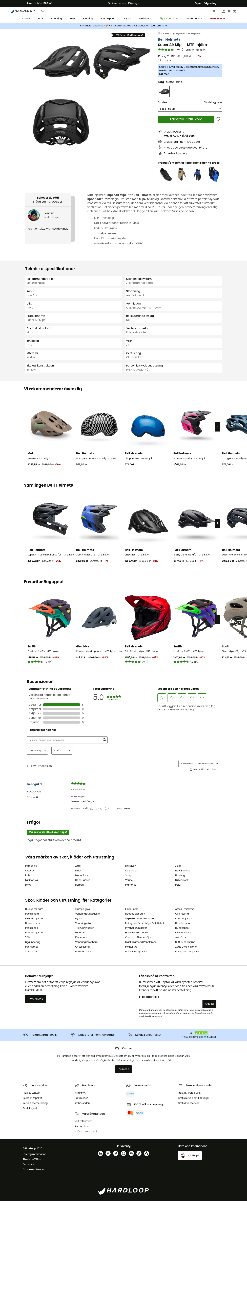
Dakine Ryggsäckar (136, 951)
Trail (72, 19)
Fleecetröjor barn (135, 914)
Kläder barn (131, 909)
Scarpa (129, 875)
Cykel (127, 19)
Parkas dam (32, 914)
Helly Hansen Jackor (137, 933)
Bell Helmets (169, 39)
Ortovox (29, 871)
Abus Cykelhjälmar (186, 947)
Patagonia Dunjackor (187, 951)
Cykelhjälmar (178, 34)
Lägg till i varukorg (186, 119)
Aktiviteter (145, 19)
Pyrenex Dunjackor (136, 928)
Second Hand (171, 19)
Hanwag (180, 875)
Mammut (130, 885)
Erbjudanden (217, 19)
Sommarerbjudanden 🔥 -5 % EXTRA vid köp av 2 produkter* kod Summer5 (123, 26)
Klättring (88, 19)
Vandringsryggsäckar (87, 914)
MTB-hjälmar (194, 34)
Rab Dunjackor (183, 918)
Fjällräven (130, 866)
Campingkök (82, 909)
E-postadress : (149, 997)
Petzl (177, 885)
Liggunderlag (32, 942)
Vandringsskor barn (86, 942)
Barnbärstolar (83, 951)
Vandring (56, 19)
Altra (77, 866)
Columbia (130, 871)
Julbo (178, 866)
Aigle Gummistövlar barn (139, 918)
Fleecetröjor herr (34, 933)
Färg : (170, 82)
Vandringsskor (83, 923)
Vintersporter (108, 19)
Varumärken (194, 19)
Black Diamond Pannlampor (141, 942)
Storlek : (163, 102)
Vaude (129, 880)
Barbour (80, 885)
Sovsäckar (31, 951)
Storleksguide (213, 102)
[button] (61, 61)
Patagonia (31, 866)
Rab (27, 875)
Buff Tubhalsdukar (185, 942)
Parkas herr (31, 928)
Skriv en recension (195, 50)
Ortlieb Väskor (183, 933)
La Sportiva (31, 880)
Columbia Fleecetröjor (138, 937)
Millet (78, 871)
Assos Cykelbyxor (185, 909)
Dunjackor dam (34, 909)
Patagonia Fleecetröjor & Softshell (144, 923)
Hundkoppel (182, 928)
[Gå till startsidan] (160, 33)
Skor (40, 19)
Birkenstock (182, 880)
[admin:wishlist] (218, 119)
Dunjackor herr (33, 923)
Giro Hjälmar (182, 914)
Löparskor (80, 933)
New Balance (183, 871)
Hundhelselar (183, 923)
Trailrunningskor (84, 928)
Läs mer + (165, 74)
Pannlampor (32, 947)
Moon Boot (81, 875)
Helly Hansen (82, 880)
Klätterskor (81, 937)
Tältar (28, 937)
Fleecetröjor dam (35, 918)
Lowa (28, 885)
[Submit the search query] (214, 12)
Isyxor (78, 918)
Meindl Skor (131, 947)
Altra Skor (180, 937)
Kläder (26, 19)
